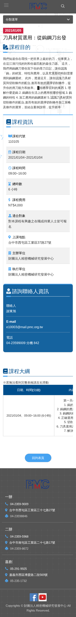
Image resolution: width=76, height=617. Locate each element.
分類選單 (12, 19)
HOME (38, 6)
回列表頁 (38, 458)
